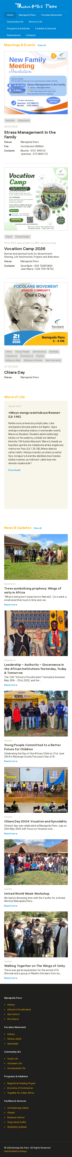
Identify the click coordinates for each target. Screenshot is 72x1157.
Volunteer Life (14, 1063)
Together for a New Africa (20, 1093)
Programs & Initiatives (18, 28)
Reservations (13, 35)
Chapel (11, 1112)
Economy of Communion (20, 1088)
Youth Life (12, 1058)
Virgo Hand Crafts (16, 1122)
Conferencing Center (18, 1108)
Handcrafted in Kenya (15, 1151)
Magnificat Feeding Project (21, 1083)
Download (14, 469)
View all (42, 45)
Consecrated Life (16, 1068)
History (11, 1004)
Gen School (13, 1014)
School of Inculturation (19, 1009)
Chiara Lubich (14, 1039)
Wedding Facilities (17, 1127)
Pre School (13, 1019)
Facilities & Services (45, 28)
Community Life (15, 21)
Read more (10, 604)
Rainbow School (15, 1117)
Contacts (30, 35)
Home (10, 15)
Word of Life (35, 21)
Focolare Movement (51, 15)
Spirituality (12, 1043)
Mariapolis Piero (27, 15)
